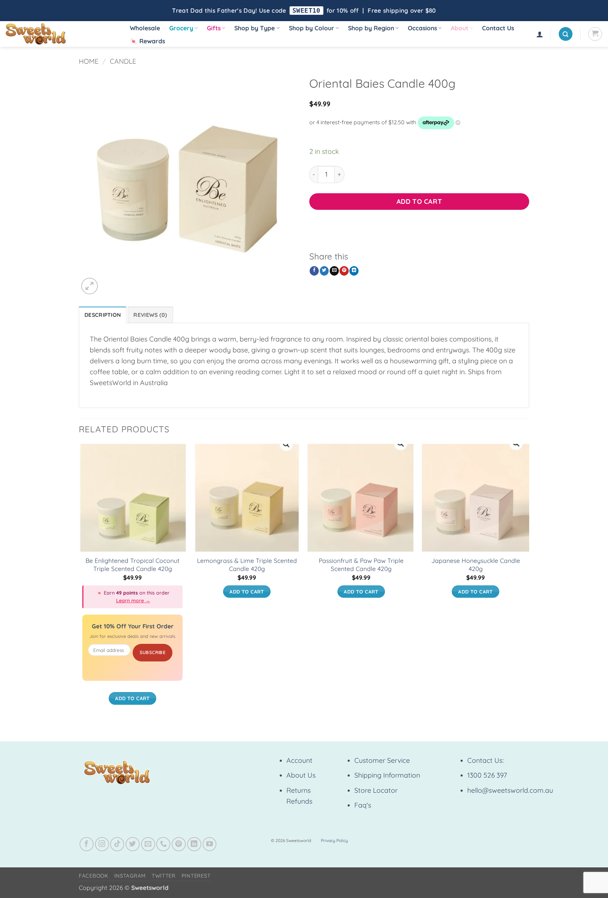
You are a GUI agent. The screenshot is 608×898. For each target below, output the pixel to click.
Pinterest (196, 875)
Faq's (362, 805)
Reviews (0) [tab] (150, 315)
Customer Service (382, 760)
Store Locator (376, 790)
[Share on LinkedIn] (354, 271)
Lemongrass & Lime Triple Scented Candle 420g (247, 564)
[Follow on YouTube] (210, 844)
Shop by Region (371, 28)
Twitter (164, 875)
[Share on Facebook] (314, 271)
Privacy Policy (334, 840)
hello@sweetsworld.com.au (510, 790)
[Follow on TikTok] (117, 844)
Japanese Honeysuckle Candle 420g (475, 564)
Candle (123, 61)
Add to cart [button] (132, 698)
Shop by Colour (311, 28)
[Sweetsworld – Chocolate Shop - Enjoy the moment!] (60, 34)
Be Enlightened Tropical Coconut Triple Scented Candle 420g (132, 564)
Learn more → (133, 600)
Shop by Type (254, 28)
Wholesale (145, 28)
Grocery (181, 28)
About (459, 28)
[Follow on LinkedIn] (194, 844)
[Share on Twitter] (324, 271)
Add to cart (419, 201)
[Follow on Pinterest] (179, 844)
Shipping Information (387, 775)
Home (89, 61)
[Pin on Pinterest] (344, 271)
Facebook (93, 875)
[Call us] (163, 844)
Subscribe (153, 652)
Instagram (130, 875)
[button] (539, 34)
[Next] (529, 581)
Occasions (422, 28)
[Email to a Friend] (334, 271)
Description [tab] (102, 315)
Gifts (214, 28)
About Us (301, 775)
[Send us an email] (148, 844)
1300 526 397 (487, 775)
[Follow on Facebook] (87, 844)
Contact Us (498, 28)
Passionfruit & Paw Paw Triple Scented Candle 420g (361, 564)
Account (299, 760)
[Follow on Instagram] (102, 844)
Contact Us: (485, 760)
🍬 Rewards (147, 41)
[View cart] (595, 34)
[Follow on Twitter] (133, 844)
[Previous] (79, 581)
